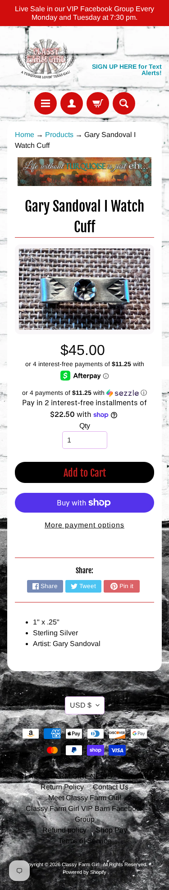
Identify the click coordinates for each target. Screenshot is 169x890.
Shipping (135, 776)
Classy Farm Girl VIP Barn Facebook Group (85, 814)
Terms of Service (84, 841)
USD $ (80, 705)
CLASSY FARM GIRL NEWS (65, 776)
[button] (84, 393)
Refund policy (64, 830)
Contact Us (110, 787)
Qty (84, 426)
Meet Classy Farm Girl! (84, 797)
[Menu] (45, 103)
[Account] (71, 103)
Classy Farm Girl (81, 864)
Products (59, 134)
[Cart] (98, 103)
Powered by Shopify (84, 872)
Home (24, 134)
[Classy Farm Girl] (46, 59)
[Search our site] (124, 103)
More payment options (84, 525)
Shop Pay (111, 830)
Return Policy (62, 787)
